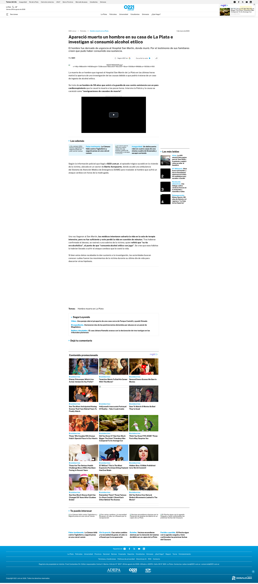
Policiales (113, 14)
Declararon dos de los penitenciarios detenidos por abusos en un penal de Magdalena (109, 326)
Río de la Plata (33, 2)
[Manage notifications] (253, 571)
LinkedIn (144, 549)
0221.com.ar (72, 31)
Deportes (130, 554)
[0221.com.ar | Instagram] (234, 2)
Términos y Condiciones (107, 559)
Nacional (106, 554)
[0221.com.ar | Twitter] (242, 2)
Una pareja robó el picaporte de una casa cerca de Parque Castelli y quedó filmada (109, 321)
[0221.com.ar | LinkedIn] (251, 2)
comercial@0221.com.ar (210, 564)
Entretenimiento (185, 554)
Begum (168, 554)
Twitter (134, 549)
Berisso (114, 554)
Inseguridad (23, 2)
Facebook (129, 549)
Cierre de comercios (47, 2)
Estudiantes (94, 2)
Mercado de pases (81, 2)
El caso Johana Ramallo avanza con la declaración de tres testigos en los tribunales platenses (110, 332)
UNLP (58, 2)
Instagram (124, 549)
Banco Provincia (68, 2)
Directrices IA (141, 559)
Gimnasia (103, 2)
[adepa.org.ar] (114, 570)
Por (72, 58)
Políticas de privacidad (126, 559)
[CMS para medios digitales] (242, 578)
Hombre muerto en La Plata (91, 308)
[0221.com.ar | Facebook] (238, 2)
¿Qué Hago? (156, 14)
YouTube (139, 549)
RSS (149, 559)
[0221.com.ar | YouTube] (247, 2)
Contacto (156, 559)
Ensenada (122, 554)
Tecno (175, 554)
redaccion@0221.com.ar (191, 564)
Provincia (98, 554)
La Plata (104, 14)
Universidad (123, 14)
